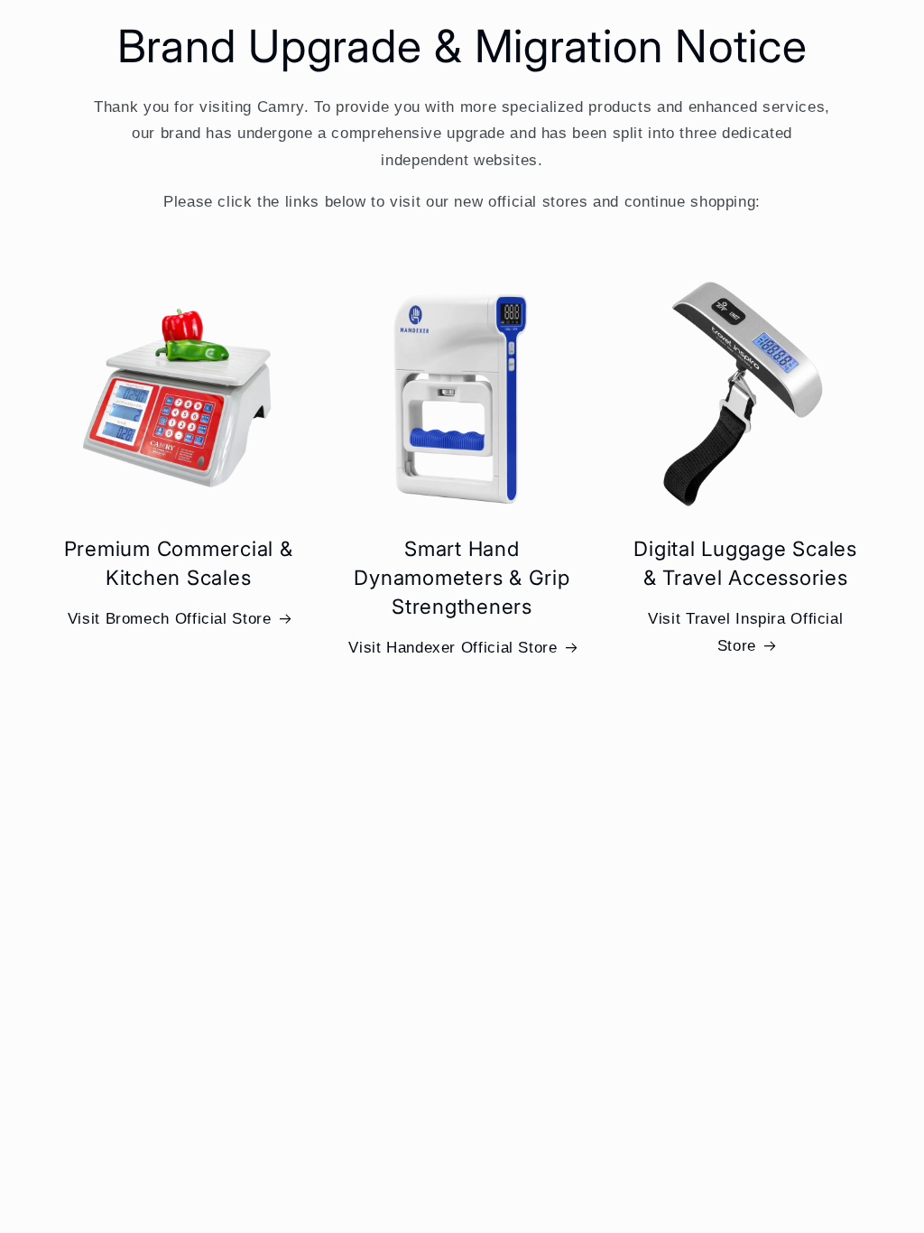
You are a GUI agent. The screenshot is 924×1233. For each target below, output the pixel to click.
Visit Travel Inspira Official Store (745, 632)
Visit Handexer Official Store (452, 647)
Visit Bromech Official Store (170, 618)
